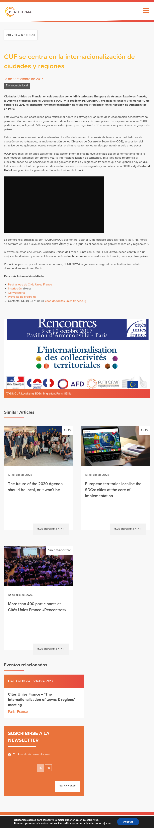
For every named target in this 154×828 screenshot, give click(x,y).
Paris (59, 393)
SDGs (67, 393)
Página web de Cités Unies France (30, 284)
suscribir (67, 786)
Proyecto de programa (22, 296)
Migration (49, 393)
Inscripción (15, 288)
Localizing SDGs (31, 393)
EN (40, 768)
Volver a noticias (20, 35)
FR (48, 768)
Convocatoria (16, 292)
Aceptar (128, 822)
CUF (17, 393)
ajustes (107, 823)
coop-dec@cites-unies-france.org (65, 301)
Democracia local (17, 85)
